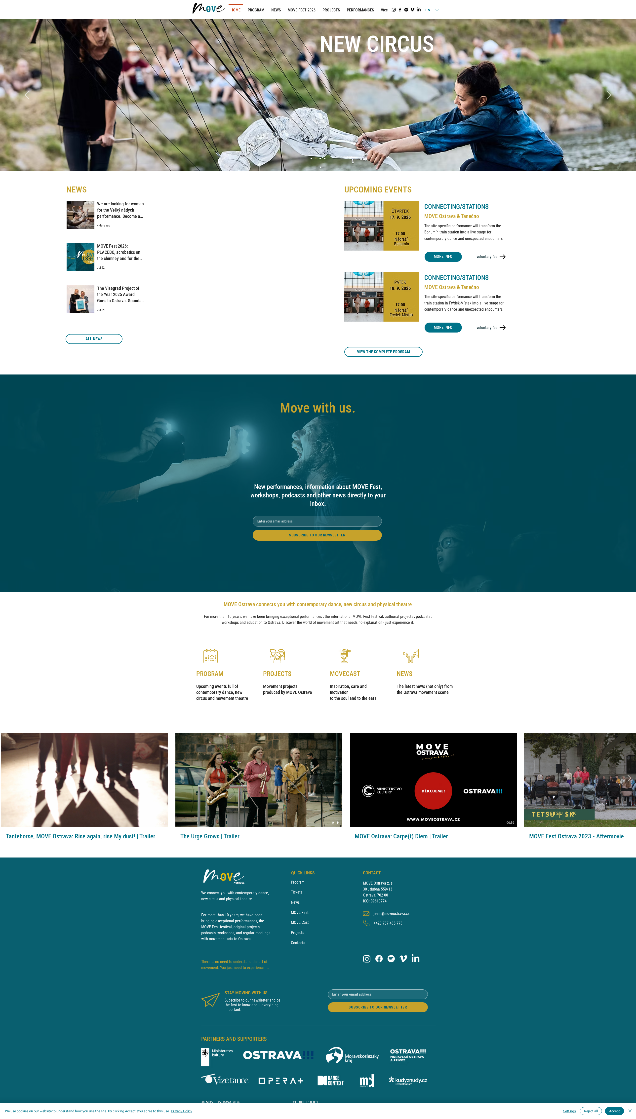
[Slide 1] (311, 158)
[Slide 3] (324, 158)
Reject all (591, 1111)
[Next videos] (629, 779)
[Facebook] (400, 9)
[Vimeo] (412, 9)
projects (406, 616)
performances (311, 616)
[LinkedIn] (418, 9)
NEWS (404, 673)
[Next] (609, 95)
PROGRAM (209, 673)
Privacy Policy (181, 1111)
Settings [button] (569, 1111)
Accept (614, 1111)
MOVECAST (345, 673)
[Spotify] (406, 9)
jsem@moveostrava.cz (391, 913)
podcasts (423, 616)
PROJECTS (277, 673)
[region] (224, 676)
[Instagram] (393, 9)
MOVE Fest (361, 616)
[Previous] (27, 95)
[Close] (630, 1111)
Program (298, 882)
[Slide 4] (316, 158)
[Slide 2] (320, 158)
